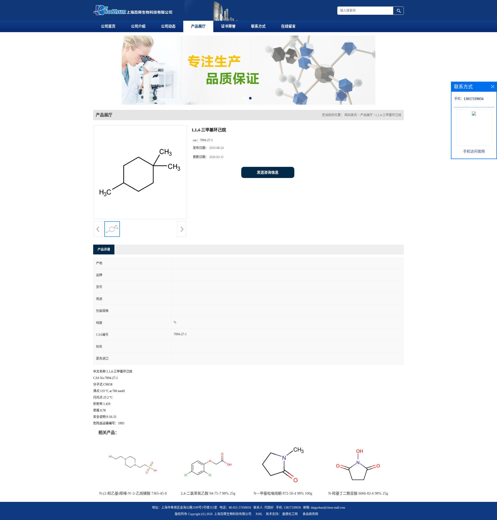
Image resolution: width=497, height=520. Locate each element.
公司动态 (168, 26)
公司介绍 (138, 26)
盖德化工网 (290, 514)
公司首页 (108, 26)
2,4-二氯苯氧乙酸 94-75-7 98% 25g (208, 493)
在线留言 (288, 26)
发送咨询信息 (268, 172)
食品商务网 (310, 514)
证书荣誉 (228, 26)
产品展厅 (198, 26)
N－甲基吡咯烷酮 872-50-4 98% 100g (283, 493)
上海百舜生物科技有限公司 (232, 514)
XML (258, 514)
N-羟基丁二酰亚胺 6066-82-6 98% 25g (358, 493)
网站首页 (351, 115)
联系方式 (258, 26)
